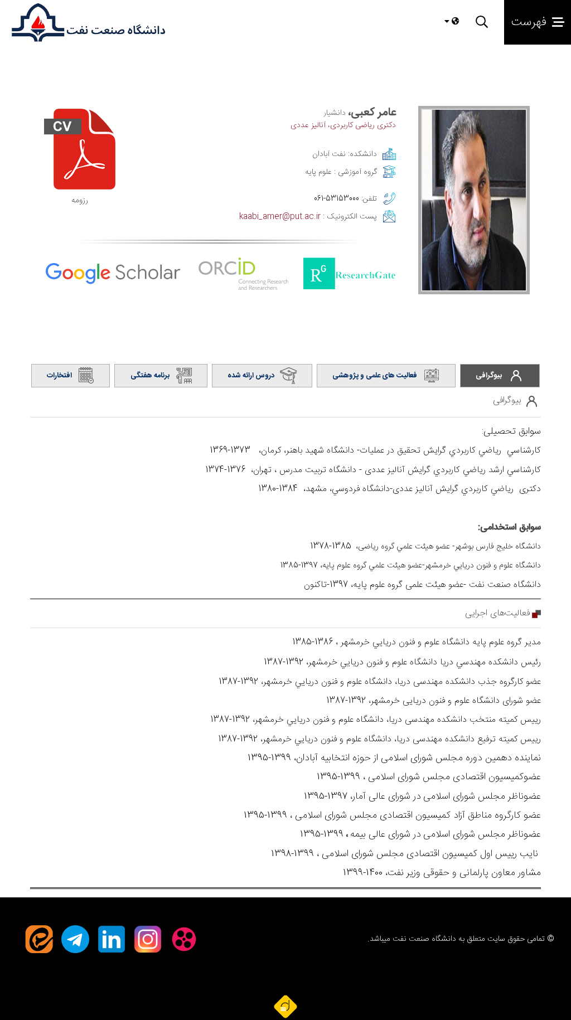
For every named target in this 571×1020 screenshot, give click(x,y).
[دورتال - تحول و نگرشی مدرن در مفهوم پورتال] (285, 1006)
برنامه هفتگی (150, 376)
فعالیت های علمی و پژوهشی (374, 376)
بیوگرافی (489, 376)
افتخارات (59, 376)
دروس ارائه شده (251, 376)
